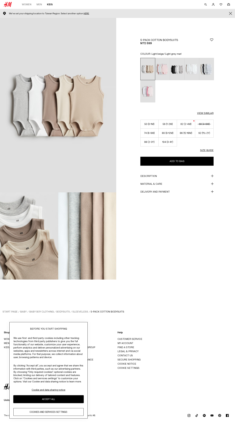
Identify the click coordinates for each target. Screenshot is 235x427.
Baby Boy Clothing (41, 311)
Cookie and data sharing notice (48, 389)
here (86, 13)
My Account (125, 343)
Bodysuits (63, 311)
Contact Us (125, 355)
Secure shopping (129, 359)
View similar (205, 113)
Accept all (48, 399)
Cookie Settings (128, 368)
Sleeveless (80, 311)
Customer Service (130, 339)
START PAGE (10, 311)
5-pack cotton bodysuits (107, 311)
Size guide (207, 150)
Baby (23, 311)
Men (39, 4)
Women (26, 4)
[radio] (147, 69)
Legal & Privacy (128, 351)
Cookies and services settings (48, 412)
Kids (50, 4)
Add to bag (177, 161)
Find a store (126, 347)
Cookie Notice (127, 363)
